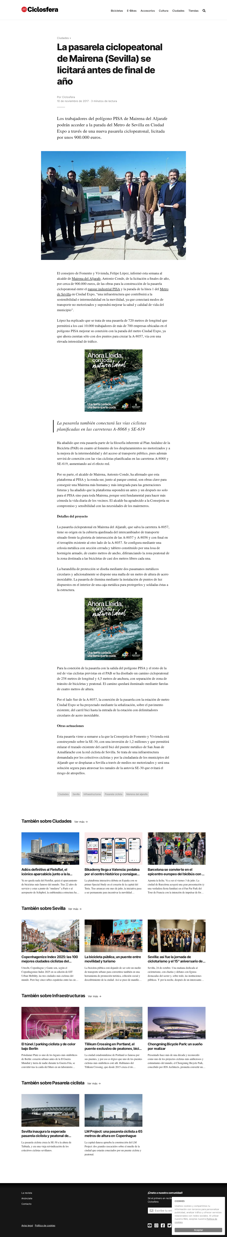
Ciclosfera (68, 97)
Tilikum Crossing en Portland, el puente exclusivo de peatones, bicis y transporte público (113, 1048)
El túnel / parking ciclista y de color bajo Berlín (48, 1046)
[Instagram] (156, 1225)
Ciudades (178, 10)
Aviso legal (27, 1225)
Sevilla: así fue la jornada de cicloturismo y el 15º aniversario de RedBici (175, 961)
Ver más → (81, 821)
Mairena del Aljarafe (86, 278)
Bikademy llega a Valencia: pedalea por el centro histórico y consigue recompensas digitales (112, 873)
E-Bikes (132, 10)
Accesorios (148, 10)
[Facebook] (163, 1225)
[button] (117, 9)
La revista (26, 1192)
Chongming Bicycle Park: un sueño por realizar (175, 1046)
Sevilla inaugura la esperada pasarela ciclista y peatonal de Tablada (44, 1135)
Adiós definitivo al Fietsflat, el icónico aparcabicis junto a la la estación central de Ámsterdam (46, 873)
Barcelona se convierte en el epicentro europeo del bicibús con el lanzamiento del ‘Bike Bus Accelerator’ (176, 876)
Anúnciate (26, 1198)
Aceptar (198, 1230)
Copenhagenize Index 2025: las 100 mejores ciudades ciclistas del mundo (49, 961)
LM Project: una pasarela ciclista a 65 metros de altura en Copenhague (113, 1133)
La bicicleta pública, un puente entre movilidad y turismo (113, 959)
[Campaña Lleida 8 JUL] (113, 380)
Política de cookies (45, 1225)
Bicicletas (117, 10)
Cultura (163, 10)
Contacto (26, 1203)
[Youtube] (150, 1225)
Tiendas (193, 10)
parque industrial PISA (104, 289)
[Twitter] (169, 1225)
